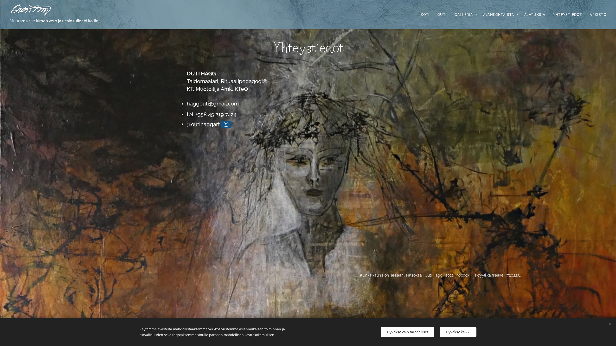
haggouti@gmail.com (213, 103)
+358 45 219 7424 (216, 114)
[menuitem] (427, 15)
